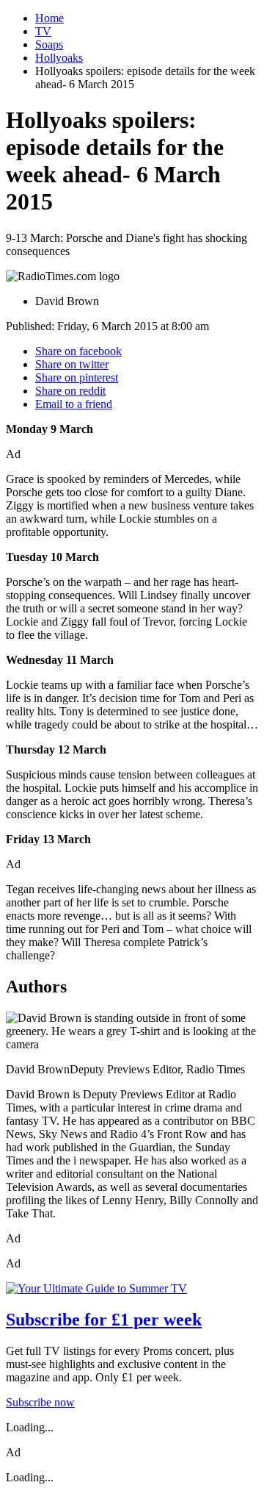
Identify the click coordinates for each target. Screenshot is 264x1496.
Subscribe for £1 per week (104, 1319)
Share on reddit (70, 390)
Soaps (49, 44)
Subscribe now (40, 1402)
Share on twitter (72, 364)
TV (43, 31)
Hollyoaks (59, 57)
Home (49, 18)
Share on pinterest (76, 377)
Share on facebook (78, 351)
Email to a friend (73, 404)
